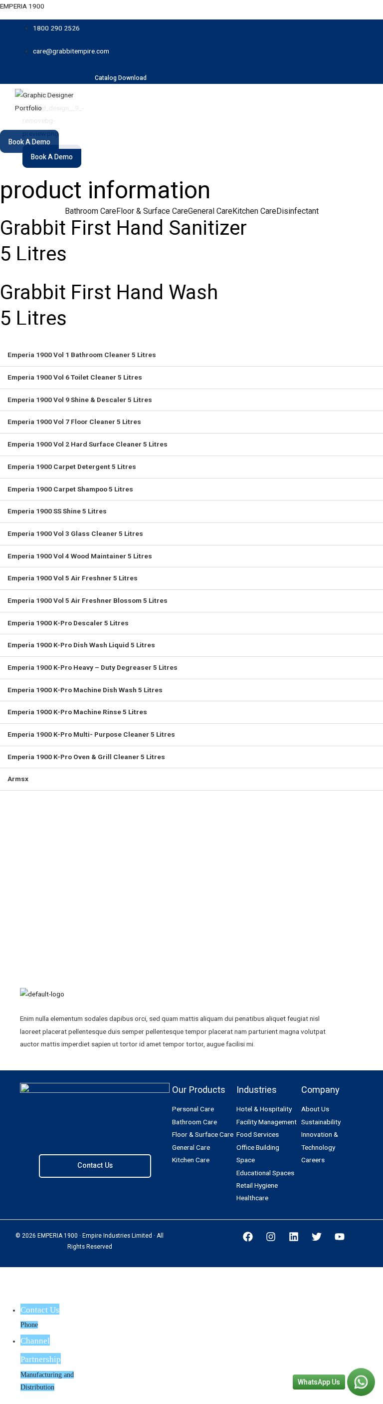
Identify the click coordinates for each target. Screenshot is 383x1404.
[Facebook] (248, 1237)
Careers (313, 1160)
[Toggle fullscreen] (83, 1276)
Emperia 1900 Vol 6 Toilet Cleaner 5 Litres (74, 377)
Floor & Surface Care (152, 211)
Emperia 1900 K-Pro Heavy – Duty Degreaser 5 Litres (92, 667)
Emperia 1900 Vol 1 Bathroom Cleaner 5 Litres (81, 355)
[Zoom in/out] (116, 1276)
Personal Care (193, 1109)
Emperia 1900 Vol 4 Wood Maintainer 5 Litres (79, 556)
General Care (210, 211)
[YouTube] (340, 1237)
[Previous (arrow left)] (16, 1292)
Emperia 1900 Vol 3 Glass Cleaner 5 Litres (75, 533)
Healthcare (252, 1198)
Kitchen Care (254, 211)
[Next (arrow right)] (49, 1292)
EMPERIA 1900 (22, 6)
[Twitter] (317, 1237)
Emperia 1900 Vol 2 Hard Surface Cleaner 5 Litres (87, 444)
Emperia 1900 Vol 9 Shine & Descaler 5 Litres (79, 400)
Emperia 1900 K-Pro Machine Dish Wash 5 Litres (85, 690)
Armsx (17, 779)
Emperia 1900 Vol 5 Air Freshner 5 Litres (72, 578)
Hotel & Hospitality (264, 1109)
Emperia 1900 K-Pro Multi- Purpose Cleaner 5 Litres (91, 734)
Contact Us (95, 1165)
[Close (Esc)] (16, 1276)
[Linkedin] (294, 1237)
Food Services (257, 1134)
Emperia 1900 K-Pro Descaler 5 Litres (68, 623)
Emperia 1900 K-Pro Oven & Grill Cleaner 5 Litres (86, 757)
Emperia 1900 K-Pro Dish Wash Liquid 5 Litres (81, 645)
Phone (29, 1325)
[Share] (49, 1276)
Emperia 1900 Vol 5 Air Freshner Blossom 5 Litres (87, 600)
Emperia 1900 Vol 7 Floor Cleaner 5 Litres (74, 422)
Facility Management (266, 1122)
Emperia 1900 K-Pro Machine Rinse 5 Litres (77, 712)
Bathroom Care (90, 211)
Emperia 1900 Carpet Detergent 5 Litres (71, 466)
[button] (139, 129)
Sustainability (321, 1122)
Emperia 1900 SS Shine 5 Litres (57, 511)
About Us (315, 1109)
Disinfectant (297, 211)
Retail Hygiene (257, 1185)
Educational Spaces (265, 1173)
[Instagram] (271, 1237)
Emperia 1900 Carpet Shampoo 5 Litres (70, 489)
